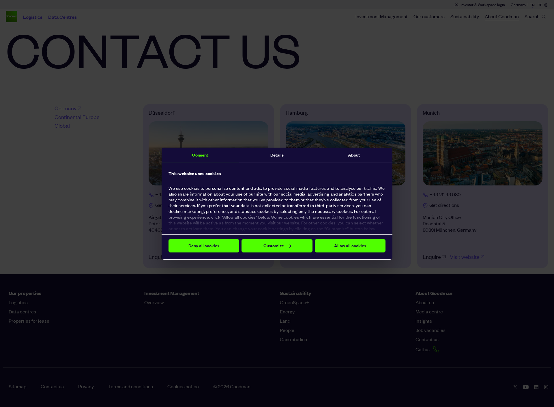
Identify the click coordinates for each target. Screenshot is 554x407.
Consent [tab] (200, 155)
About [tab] (354, 155)
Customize (273, 245)
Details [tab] (277, 155)
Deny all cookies (203, 245)
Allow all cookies (350, 245)
